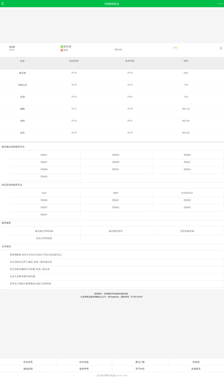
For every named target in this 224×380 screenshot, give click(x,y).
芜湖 (22, 97)
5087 (115, 192)
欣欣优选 (84, 361)
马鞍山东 (22, 85)
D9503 (187, 169)
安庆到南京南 (187, 230)
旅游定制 (28, 368)
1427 (44, 192)
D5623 (44, 176)
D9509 (44, 169)
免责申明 (84, 368)
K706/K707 (187, 192)
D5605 (187, 154)
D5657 (44, 207)
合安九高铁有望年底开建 (22, 276)
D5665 (187, 207)
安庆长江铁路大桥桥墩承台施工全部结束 (30, 283)
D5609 (115, 162)
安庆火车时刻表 (44, 238)
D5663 (115, 207)
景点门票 (140, 361)
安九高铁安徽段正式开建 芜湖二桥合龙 (30, 269)
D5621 (187, 162)
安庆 (65, 50)
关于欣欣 (140, 368)
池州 (22, 121)
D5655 (187, 200)
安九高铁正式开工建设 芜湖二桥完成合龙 (31, 261)
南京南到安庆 (116, 230)
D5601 (44, 154)
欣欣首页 (28, 361)
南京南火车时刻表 (44, 230)
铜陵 (22, 109)
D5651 (115, 200)
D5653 (44, 200)
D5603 (115, 154)
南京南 (67, 46)
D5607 (44, 162)
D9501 (115, 169)
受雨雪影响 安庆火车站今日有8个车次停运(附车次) (36, 254)
